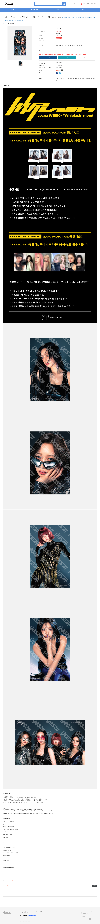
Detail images (6, 85)
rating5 (8, 885)
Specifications (6, 818)
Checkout (67, 57)
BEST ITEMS (34, 9)
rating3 (6, 885)
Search (64, 4)
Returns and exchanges (8, 867)
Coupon (60, 38)
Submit (94, 885)
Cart (79, 3)
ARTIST (59, 9)
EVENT (84, 9)
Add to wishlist (86, 57)
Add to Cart (48, 57)
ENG (84, 3)
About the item (6, 793)
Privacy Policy (28, 916)
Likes (58, 70)
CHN (88, 3)
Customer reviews (8, 880)
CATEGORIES (12, 9)
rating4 (7, 885)
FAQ (95, 3)
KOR (92, 3)
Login (72, 3)
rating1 (3, 885)
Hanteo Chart (6, 874)
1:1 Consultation (32, 915)
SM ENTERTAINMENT (10, 23)
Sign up (75, 3)
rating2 (4, 885)
